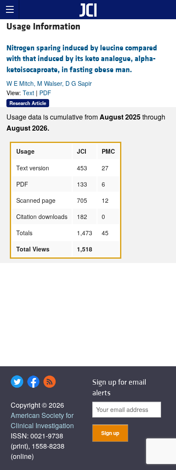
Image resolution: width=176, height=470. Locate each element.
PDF (45, 92)
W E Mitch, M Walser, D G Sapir (49, 83)
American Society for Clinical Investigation (42, 420)
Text (28, 92)
